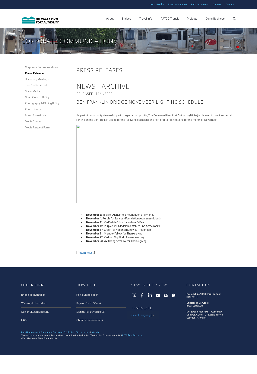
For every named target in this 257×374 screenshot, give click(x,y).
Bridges (126, 18)
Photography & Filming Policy (42, 103)
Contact (230, 4)
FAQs (24, 320)
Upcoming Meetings (37, 79)
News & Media (156, 4)
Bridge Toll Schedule (33, 294)
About (110, 18)
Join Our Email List (36, 85)
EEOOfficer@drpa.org (132, 335)
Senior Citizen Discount (35, 311)
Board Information (177, 4)
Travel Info (146, 18)
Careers (217, 4)
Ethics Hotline (83, 332)
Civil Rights (69, 332)
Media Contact (33, 121)
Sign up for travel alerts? (90, 311)
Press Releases (35, 73)
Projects (192, 18)
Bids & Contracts (200, 4)
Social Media (32, 91)
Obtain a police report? (89, 320)
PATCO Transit (170, 18)
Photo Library (33, 109)
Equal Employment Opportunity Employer (41, 332)
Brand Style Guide (35, 115)
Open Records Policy (37, 97)
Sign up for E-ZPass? (88, 303)
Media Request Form (37, 127)
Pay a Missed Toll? (87, 294)
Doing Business (215, 18)
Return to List (86, 252)
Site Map (95, 332)
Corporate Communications (41, 67)
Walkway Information (33, 303)
